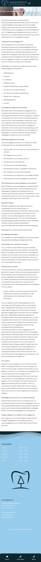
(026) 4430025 (8, 515)
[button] (29, 3)
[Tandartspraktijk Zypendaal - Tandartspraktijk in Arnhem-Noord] (14, 3)
